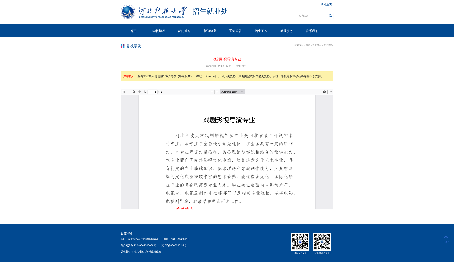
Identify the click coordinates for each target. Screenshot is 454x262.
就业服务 (286, 30)
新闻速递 (210, 30)
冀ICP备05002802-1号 (174, 245)
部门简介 (184, 30)
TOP (446, 242)
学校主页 (326, 4)
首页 (133, 30)
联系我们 (312, 30)
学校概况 (159, 30)
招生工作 (261, 30)
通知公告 (235, 30)
